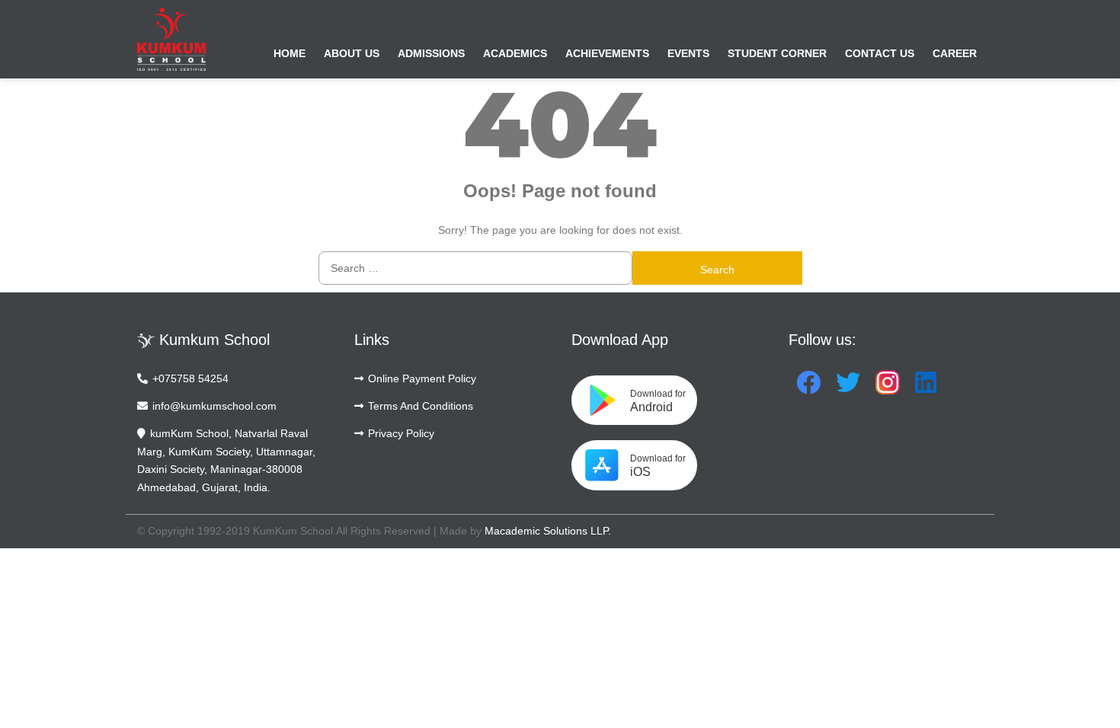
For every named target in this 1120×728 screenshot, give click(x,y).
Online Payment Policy (422, 378)
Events (688, 53)
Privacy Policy (401, 433)
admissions (431, 53)
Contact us (879, 53)
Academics (515, 53)
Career (955, 53)
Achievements (607, 53)
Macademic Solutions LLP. (548, 531)
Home (290, 53)
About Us (351, 53)
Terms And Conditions (420, 406)
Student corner (777, 53)
